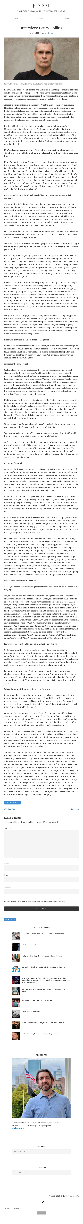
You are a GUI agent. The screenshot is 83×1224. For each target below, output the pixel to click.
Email (7, 875)
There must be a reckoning (31, 1012)
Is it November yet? (29, 945)
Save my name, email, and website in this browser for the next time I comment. (35, 902)
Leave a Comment (48, 33)
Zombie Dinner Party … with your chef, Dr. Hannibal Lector (43, 1023)
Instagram (16, 1208)
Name (7, 864)
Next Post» (75, 809)
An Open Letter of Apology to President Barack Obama (42, 956)
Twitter (7, 1208)
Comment (8, 829)
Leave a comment (12, 803)
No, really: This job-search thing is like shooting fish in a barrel (44, 967)
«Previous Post (9, 809)
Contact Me (74, 1196)
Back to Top (10, 919)
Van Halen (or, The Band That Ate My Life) (37, 1000)
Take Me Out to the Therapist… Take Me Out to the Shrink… (43, 934)
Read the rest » (18, 1128)
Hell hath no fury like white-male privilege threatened (41, 1034)
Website (7, 887)
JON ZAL (41, 5)
